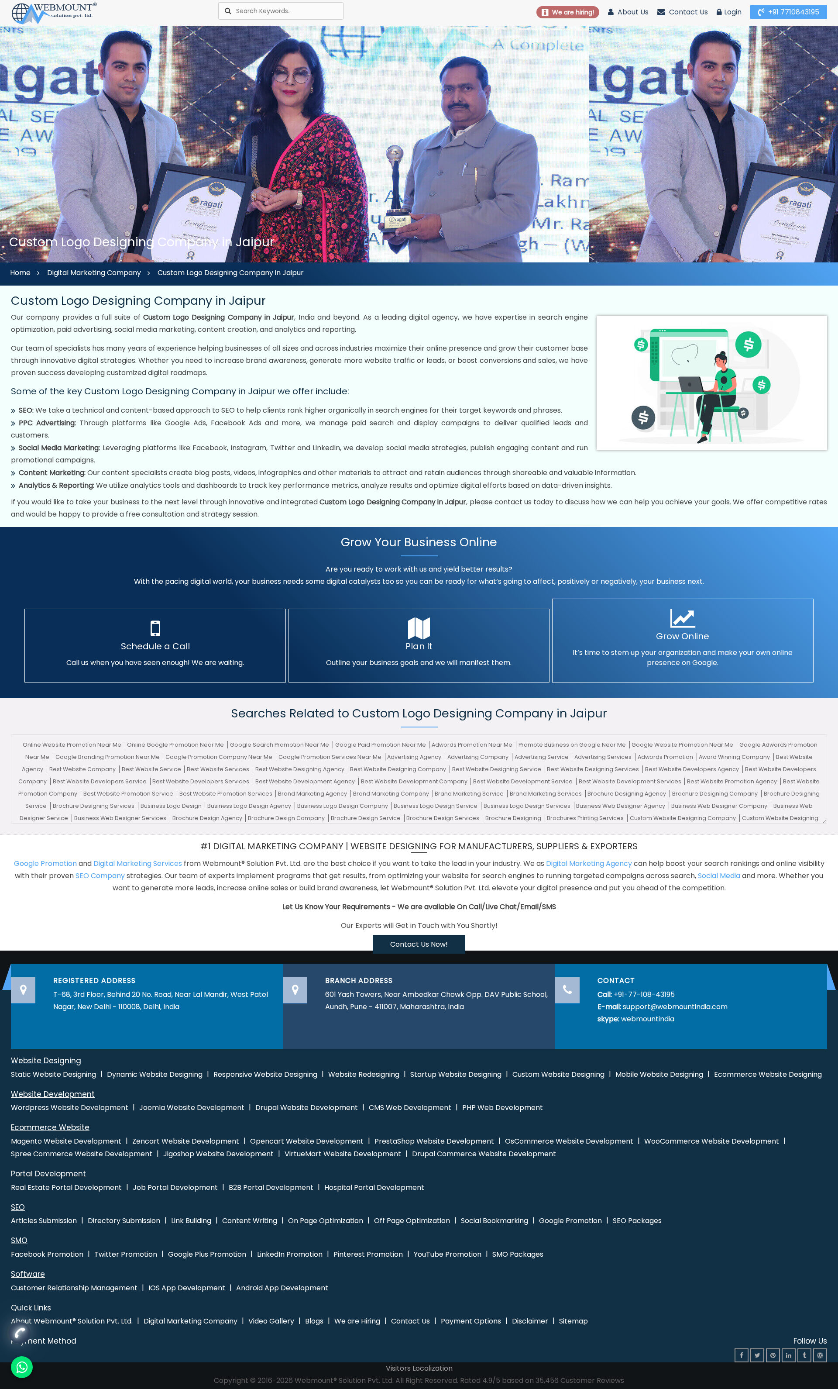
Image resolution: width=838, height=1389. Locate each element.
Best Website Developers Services (201, 781)
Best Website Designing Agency (300, 769)
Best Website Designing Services (593, 769)
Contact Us (687, 12)
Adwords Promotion (666, 757)
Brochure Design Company (287, 818)
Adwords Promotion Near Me (473, 744)
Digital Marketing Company (94, 273)
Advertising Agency (415, 757)
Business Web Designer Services (121, 818)
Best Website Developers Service (100, 781)
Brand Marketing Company (391, 793)
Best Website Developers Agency (692, 769)
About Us (632, 12)
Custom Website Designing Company (683, 818)
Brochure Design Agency (208, 818)
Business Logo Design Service (436, 806)
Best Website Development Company (415, 781)
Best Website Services (219, 769)
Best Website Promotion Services (226, 793)
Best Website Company (83, 769)
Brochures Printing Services (586, 818)
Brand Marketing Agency (313, 793)
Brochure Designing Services (94, 806)
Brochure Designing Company (715, 793)
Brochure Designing (514, 818)
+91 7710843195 (792, 12)
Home (20, 273)
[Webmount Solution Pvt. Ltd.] (54, 13)
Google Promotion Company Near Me (219, 757)
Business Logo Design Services (528, 806)
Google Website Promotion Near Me (683, 744)
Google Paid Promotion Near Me (381, 744)
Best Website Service (152, 769)
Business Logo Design (172, 806)
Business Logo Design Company (343, 806)
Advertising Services (603, 757)
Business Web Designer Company (720, 806)
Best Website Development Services (631, 781)
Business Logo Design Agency (249, 806)
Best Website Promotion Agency (732, 781)
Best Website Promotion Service (129, 793)
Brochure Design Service (366, 818)
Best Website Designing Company (398, 769)
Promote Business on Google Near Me (573, 744)
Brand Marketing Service (470, 793)
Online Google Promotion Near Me (176, 744)
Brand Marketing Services (546, 793)
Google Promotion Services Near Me (330, 757)
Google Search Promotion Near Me (280, 744)
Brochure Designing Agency (627, 793)
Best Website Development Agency (305, 781)
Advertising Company (478, 757)
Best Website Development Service (523, 781)
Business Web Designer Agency (621, 806)
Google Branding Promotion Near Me (108, 757)
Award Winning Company (735, 757)
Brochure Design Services (443, 818)
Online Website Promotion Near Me (73, 744)
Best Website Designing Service (497, 769)
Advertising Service (542, 757)
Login (733, 12)
